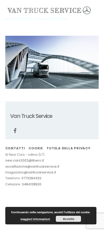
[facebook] (15, 130)
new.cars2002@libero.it (24, 160)
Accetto (68, 219)
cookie (36, 148)
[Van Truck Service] (49, 12)
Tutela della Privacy (68, 148)
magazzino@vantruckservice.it (30, 172)
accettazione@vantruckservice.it (32, 166)
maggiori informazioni (35, 219)
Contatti (15, 148)
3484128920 (31, 184)
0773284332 (31, 178)
